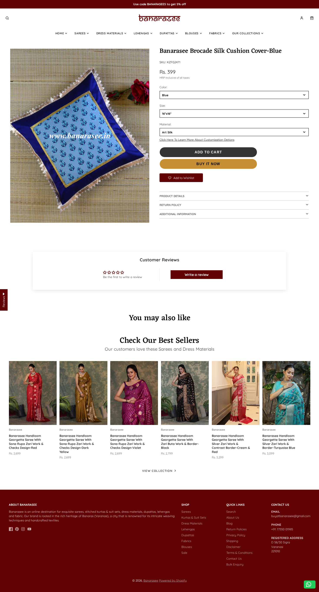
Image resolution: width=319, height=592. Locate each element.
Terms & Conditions (239, 552)
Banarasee (150, 580)
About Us (232, 517)
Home (59, 33)
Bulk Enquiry (234, 564)
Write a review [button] (197, 274)
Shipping (232, 541)
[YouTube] (29, 529)
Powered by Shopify (173, 580)
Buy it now (208, 164)
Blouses (192, 33)
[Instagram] (23, 529)
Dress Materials (109, 33)
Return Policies (236, 529)
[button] (181, 177)
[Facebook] (11, 529)
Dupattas (167, 33)
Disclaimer (233, 547)
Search (231, 511)
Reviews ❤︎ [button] (3, 299)
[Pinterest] (17, 529)
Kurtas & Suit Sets (193, 517)
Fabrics (215, 33)
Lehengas (141, 33)
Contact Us (234, 558)
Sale (184, 552)
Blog (229, 523)
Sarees (80, 33)
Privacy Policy (235, 535)
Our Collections (246, 33)
